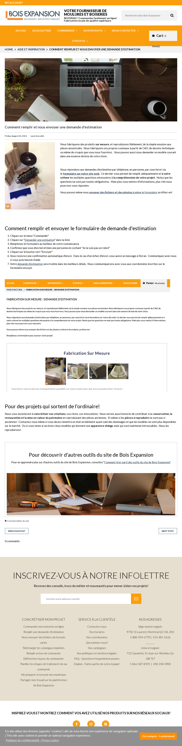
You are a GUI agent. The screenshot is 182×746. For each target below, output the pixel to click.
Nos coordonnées (97, 637)
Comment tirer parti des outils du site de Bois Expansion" (137, 462)
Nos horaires (97, 631)
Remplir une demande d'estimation (43, 631)
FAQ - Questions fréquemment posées (96, 658)
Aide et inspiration (31, 49)
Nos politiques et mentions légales (97, 653)
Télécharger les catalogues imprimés (44, 648)
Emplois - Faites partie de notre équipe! (97, 664)
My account (14, 2)
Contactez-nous (96, 626)
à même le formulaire (123, 192)
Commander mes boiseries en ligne (43, 626)
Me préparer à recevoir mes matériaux (43, 674)
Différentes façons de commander (43, 658)
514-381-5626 (161, 637)
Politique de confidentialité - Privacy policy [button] (32, 740)
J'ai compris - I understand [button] (158, 736)
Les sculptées (41, 30)
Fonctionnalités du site (18, 521)
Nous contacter (124, 30)
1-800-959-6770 (140, 637)
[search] (149, 15)
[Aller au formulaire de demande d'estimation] (87, 335)
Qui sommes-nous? (97, 642)
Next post (168, 531)
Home (9, 49)
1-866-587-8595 (140, 664)
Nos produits (93, 30)
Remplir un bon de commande (43, 653)
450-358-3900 (162, 664)
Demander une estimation (40, 239)
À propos (78, 40)
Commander (66, 30)
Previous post (16, 531)
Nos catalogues (97, 648)
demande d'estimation (30, 263)
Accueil (21, 30)
